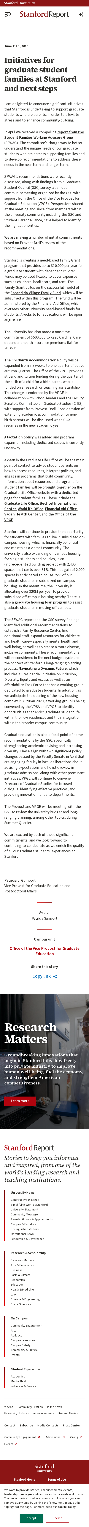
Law (13, 1294)
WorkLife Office (30, 509)
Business (16, 1270)
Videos (8, 1407)
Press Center (71, 1425)
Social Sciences (21, 1304)
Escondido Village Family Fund (36, 293)
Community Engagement (26, 1326)
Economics (18, 1280)
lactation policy (20, 437)
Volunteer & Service (24, 1386)
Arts (13, 1330)
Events (15, 1355)
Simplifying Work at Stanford (29, 1205)
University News (22, 1192)
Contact (9, 1425)
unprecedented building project (31, 564)
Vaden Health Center (22, 514)
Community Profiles (30, 1407)
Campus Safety (20, 1345)
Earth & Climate (20, 1275)
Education (17, 1285)
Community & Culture (24, 1350)
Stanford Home (24, 1479)
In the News (54, 1407)
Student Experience (25, 1369)
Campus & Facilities (23, 1224)
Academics (18, 1376)
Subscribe (26, 1425)
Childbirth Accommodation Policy (39, 360)
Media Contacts (48, 1425)
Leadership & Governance (27, 1239)
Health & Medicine (22, 1289)
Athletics (16, 1335)
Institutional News (22, 1234)
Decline (57, 1518)
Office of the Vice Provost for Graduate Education (44, 951)
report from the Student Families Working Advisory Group (44, 134)
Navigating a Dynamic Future (43, 668)
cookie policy (67, 1507)
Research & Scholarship (28, 1253)
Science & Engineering (25, 1299)
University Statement (24, 1209)
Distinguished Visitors (25, 1229)
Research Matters (22, 1260)
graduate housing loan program (41, 602)
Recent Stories (68, 1413)
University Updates (16, 1413)
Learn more (20, 1101)
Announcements (43, 1413)
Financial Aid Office (53, 303)
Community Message (24, 1214)
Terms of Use (57, 1479)
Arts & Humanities (22, 1265)
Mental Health (19, 1381)
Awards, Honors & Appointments (32, 1219)
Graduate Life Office (21, 503)
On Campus (19, 1318)
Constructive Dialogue (25, 1200)
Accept (31, 1518)
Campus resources (23, 1340)
